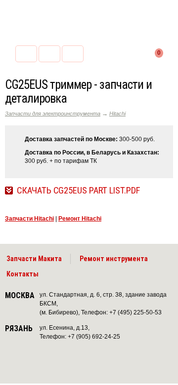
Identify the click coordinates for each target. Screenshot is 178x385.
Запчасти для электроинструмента (52, 113)
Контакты (22, 274)
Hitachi (117, 113)
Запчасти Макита (34, 259)
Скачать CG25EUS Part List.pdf (78, 190)
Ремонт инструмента (114, 259)
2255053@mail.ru (49, 54)
